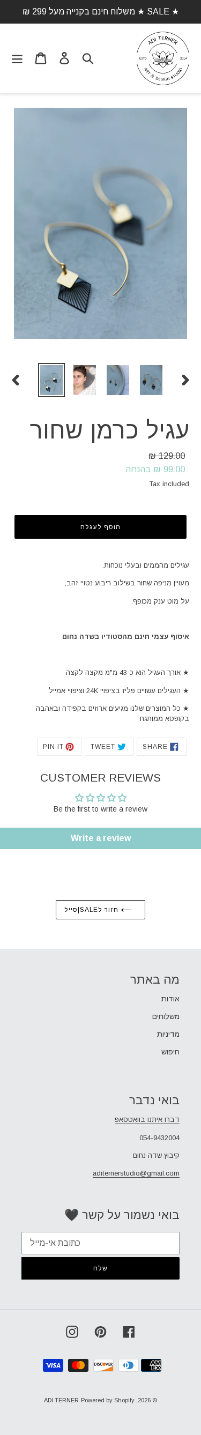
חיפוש (170, 1051)
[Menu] (17, 58)
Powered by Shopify (108, 1400)
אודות (170, 998)
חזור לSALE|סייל (92, 909)
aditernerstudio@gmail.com (136, 1173)
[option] (51, 380)
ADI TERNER (61, 1400)
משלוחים (166, 1016)
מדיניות (168, 1034)
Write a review (101, 838)
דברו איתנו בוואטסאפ (147, 1120)
